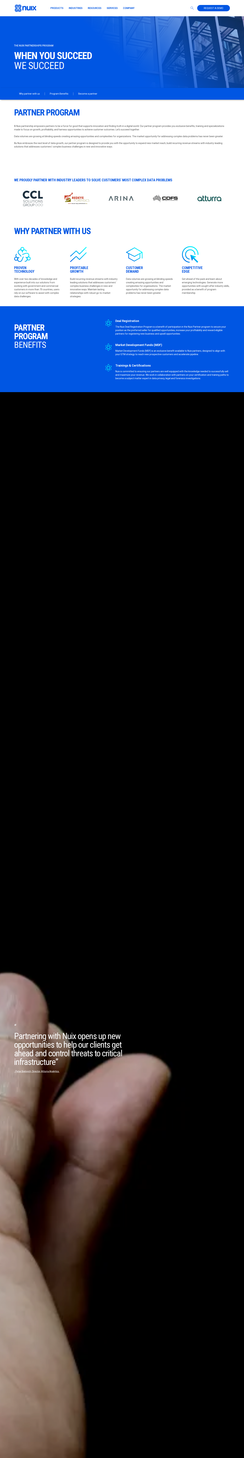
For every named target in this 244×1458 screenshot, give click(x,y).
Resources (94, 8)
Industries (75, 8)
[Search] (192, 8)
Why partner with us (29, 93)
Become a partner (87, 93)
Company (128, 8)
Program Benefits (59, 93)
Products (56, 8)
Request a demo (213, 8)
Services (112, 8)
